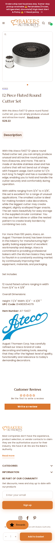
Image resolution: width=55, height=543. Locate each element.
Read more (33, 117)
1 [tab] (27, 84)
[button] (3, 23)
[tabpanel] (27, 56)
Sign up (27, 505)
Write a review (27, 406)
